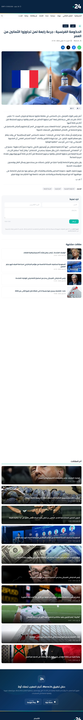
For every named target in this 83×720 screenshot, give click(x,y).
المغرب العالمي (67, 15)
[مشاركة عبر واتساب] (79, 47)
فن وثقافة (33, 15)
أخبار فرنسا (58, 189)
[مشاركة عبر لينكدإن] (63, 47)
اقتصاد (41, 15)
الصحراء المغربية (17, 15)
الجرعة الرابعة (47, 189)
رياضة (26, 15)
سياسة (53, 15)
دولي (73, 26)
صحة (46, 15)
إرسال (74, 221)
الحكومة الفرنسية (69, 189)
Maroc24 (76, 41)
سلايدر (65, 26)
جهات (59, 15)
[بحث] (2, 16)
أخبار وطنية (77, 15)
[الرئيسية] (79, 26)
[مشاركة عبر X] (68, 47)
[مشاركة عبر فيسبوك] (74, 47)
